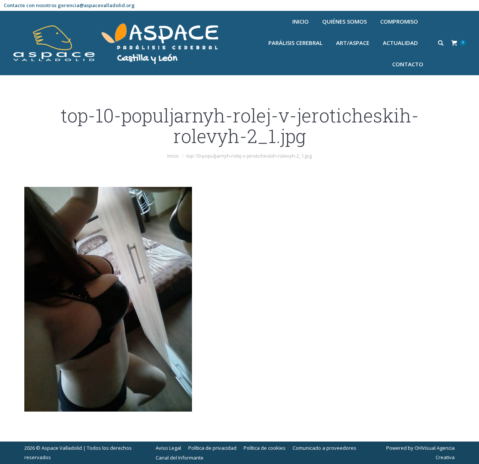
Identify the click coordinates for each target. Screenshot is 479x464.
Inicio (173, 155)
